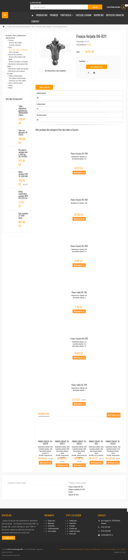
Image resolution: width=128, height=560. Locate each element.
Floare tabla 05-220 (79, 384)
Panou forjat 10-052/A (113, 442)
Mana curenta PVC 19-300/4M (23, 174)
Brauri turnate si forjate (18, 61)
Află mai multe (8, 538)
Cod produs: (80, 41)
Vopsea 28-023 (73, 494)
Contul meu (73, 520)
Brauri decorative (15, 54)
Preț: (78, 52)
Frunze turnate (15, 45)
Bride (10, 88)
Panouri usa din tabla (17, 80)
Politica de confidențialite (93, 549)
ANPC (123, 549)
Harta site (72, 533)
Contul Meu (110, 7)
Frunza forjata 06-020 (79, 338)
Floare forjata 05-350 (79, 199)
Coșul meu (72, 523)
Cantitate (82, 61)
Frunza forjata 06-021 (75, 486)
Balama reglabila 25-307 (76, 489)
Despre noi (99, 15)
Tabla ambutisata (15, 76)
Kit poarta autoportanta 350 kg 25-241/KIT (23, 153)
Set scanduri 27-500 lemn (23, 215)
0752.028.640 (105, 531)
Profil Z (70, 492)
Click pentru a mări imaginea (56, 70)
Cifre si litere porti (15, 83)
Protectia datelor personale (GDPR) (71, 549)
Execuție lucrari (83, 15)
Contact (35, 21)
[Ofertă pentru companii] (94, 72)
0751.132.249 (105, 527)
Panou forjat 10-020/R (45, 442)
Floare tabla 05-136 (79, 292)
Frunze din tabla (15, 42)
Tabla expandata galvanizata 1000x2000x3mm (23, 110)
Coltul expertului (53, 528)
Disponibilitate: (81, 44)
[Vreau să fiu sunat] (88, 72)
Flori (33, 27)
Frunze (11, 40)
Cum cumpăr (52, 531)
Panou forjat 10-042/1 (62, 442)
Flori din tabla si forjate (43, 27)
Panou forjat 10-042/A (79, 442)
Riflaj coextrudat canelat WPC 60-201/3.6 (23, 195)
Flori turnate (14, 52)
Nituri (10, 85)
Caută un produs (74, 531)
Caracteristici (44, 87)
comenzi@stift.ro (107, 534)
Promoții (54, 15)
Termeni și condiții (109, 549)
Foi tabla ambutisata (17, 78)
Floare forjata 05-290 (79, 153)
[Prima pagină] (3, 27)
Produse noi (41, 15)
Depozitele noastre (115, 15)
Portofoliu (65, 15)
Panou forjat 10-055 (96, 442)
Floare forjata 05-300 (79, 246)
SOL (118, 549)
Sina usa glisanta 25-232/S (23, 132)
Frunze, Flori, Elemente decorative (18, 27)
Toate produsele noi (113, 416)
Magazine (51, 523)
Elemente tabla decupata (18, 69)
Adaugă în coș (97, 66)
